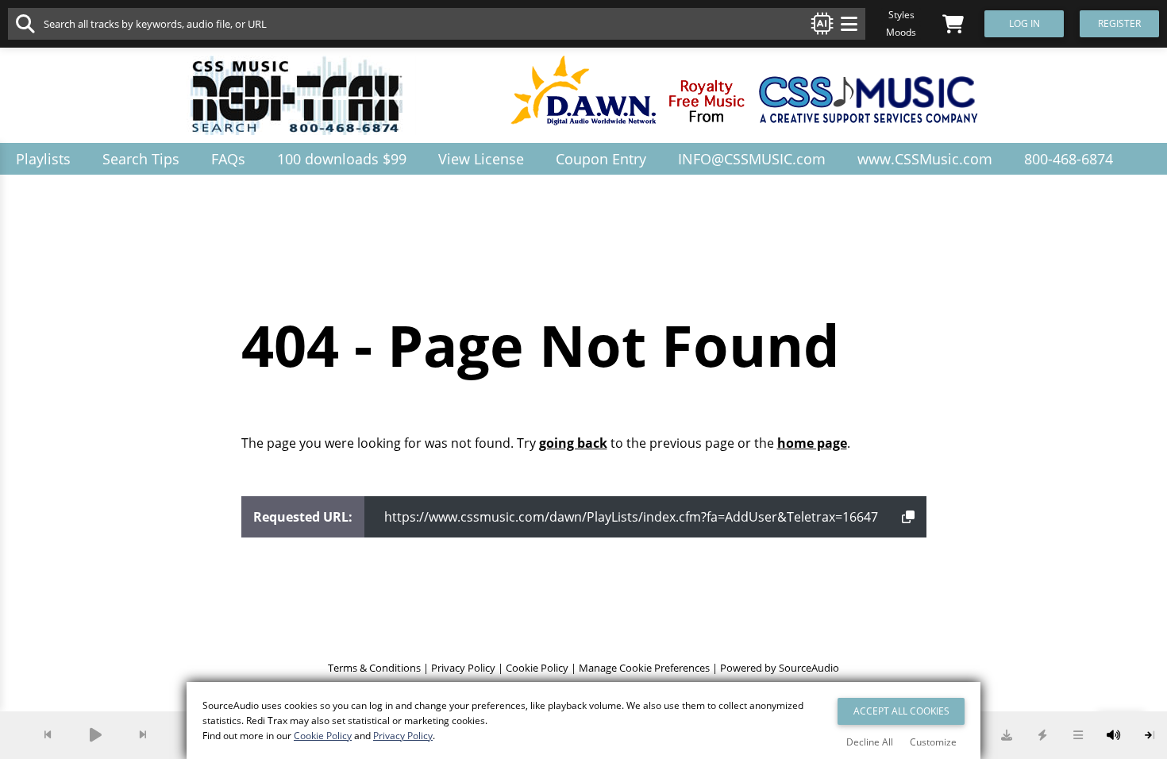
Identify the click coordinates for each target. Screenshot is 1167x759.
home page (812, 443)
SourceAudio (809, 668)
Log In (1024, 23)
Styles (901, 14)
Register (1119, 23)
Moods (901, 32)
